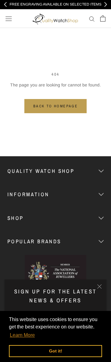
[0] (102, 18)
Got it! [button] (55, 350)
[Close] (99, 286)
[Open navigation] (9, 18)
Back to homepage (55, 106)
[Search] (92, 18)
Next (105, 4)
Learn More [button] (22, 335)
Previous (5, 4)
